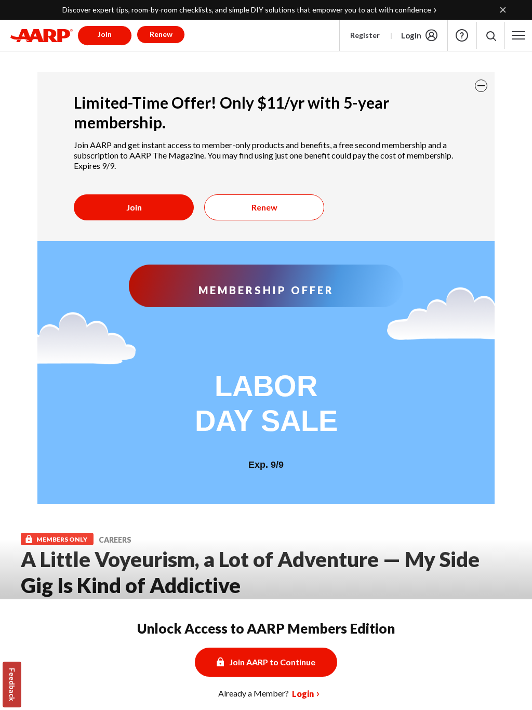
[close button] (481, 85)
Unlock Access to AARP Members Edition (266, 628)
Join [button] (105, 34)
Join (134, 207)
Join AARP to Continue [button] (272, 662)
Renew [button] (161, 34)
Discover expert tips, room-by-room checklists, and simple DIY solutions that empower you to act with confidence (246, 9)
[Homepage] (41, 35)
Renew (264, 207)
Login (411, 35)
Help (462, 35)
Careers (115, 539)
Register (365, 35)
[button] (490, 35)
